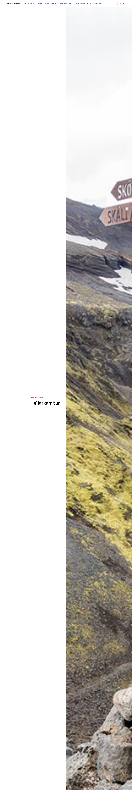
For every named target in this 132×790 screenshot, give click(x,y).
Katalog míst (28, 3)
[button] (29, 3)
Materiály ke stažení (66, 3)
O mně (89, 3)
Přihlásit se (97, 3)
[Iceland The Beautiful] (14, 3)
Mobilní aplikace (80, 3)
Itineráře (39, 3)
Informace (54, 3)
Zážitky (46, 3)
